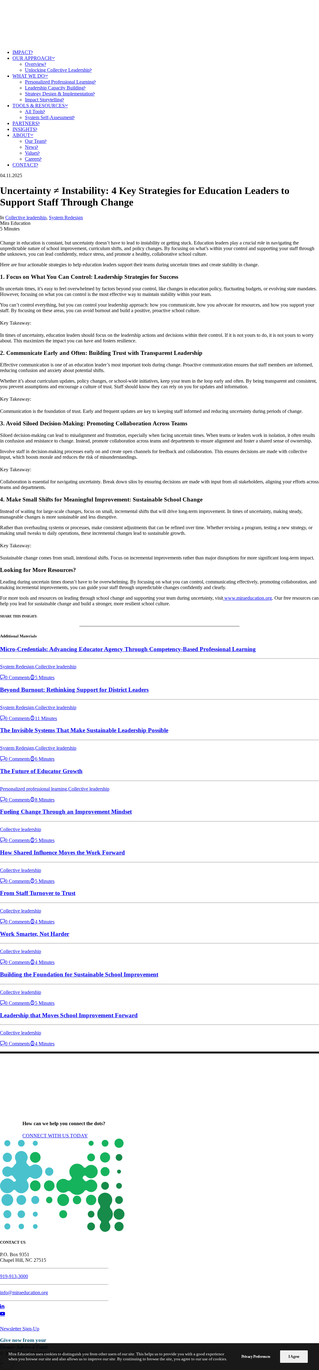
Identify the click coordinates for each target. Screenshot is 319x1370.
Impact (21, 52)
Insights (24, 129)
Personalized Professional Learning (59, 82)
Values (31, 153)
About (21, 135)
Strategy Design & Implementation (59, 93)
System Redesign (66, 217)
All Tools (34, 111)
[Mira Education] (159, 22)
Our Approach (32, 58)
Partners (25, 123)
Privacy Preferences (255, 1356)
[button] (2, 1306)
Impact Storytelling (43, 99)
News (30, 147)
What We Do (28, 76)
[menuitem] (165, 52)
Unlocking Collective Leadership (57, 70)
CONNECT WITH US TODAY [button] (55, 1135)
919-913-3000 (14, 1276)
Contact (24, 164)
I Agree (293, 1356)
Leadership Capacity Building (54, 87)
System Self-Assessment (49, 117)
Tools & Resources (38, 105)
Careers (32, 159)
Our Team (35, 141)
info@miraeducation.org (24, 1292)
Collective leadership (25, 217)
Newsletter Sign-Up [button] (19, 1328)
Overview (35, 64)
